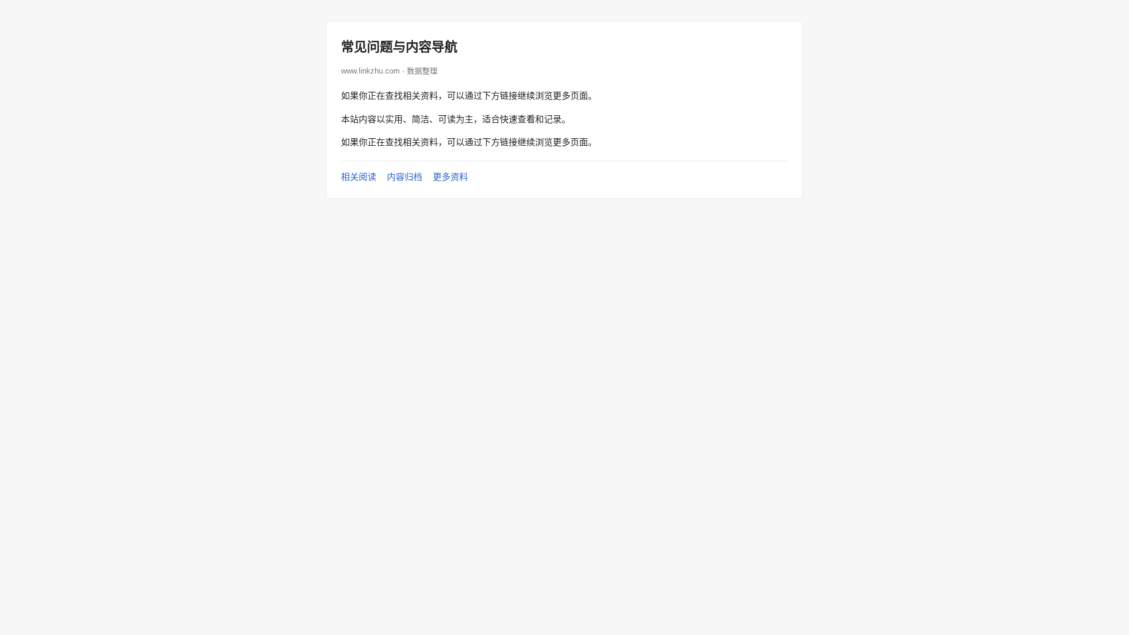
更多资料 (450, 177)
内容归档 (404, 177)
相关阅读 (358, 177)
